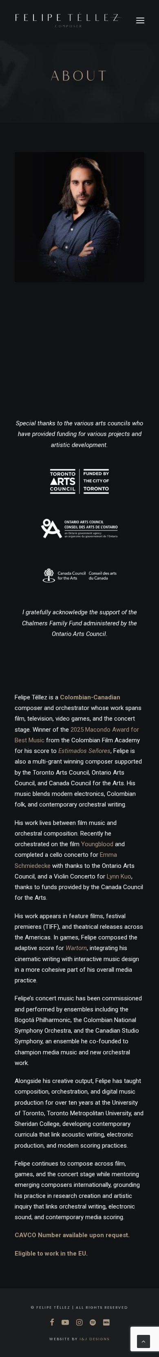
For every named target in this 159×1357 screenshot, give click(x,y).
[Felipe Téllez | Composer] (69, 20)
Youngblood (97, 844)
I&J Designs (95, 1339)
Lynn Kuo (119, 876)
